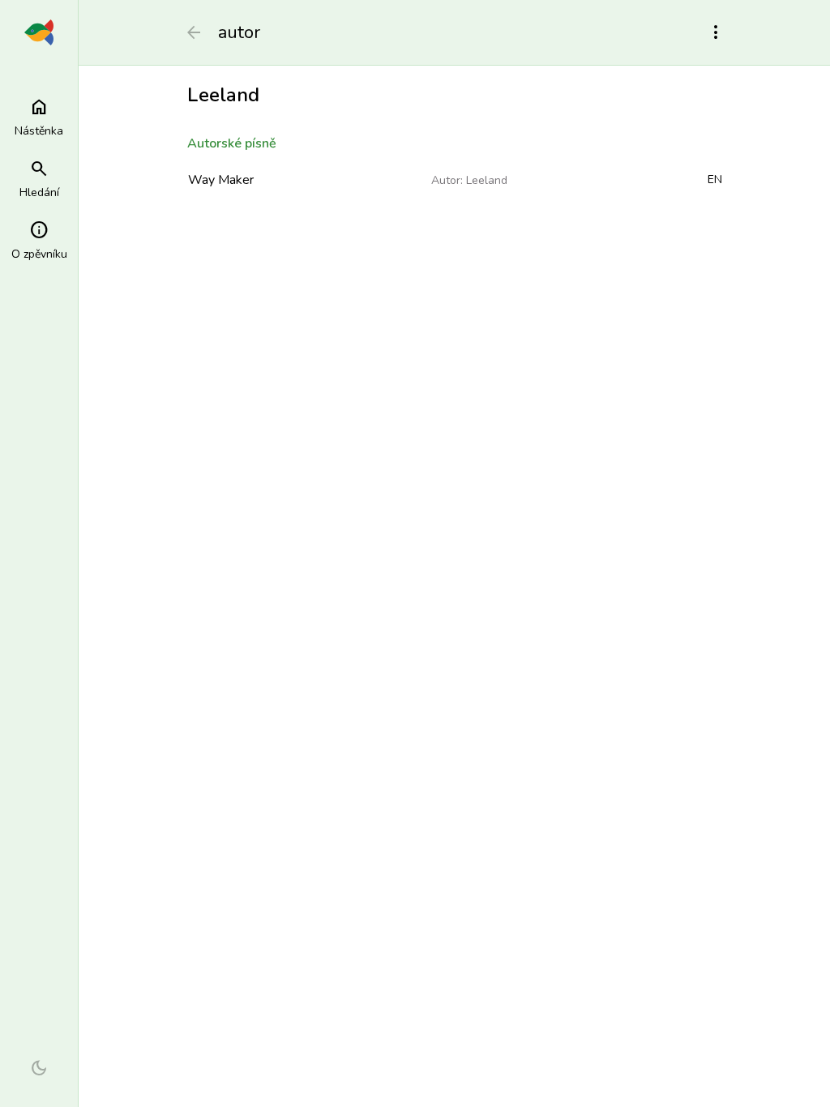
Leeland (486, 180)
